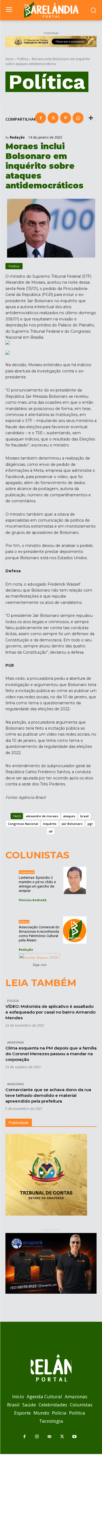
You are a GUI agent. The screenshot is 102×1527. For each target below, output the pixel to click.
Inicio (9, 59)
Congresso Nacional (23, 824)
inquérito (50, 824)
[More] (91, 117)
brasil (84, 816)
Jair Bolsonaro (72, 824)
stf (50, 831)
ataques (69, 816)
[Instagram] (37, 1437)
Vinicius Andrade (33, 900)
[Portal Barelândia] (51, 9)
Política (22, 59)
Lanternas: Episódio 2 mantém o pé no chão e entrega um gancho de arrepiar (37, 884)
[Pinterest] (65, 117)
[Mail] (49, 1437)
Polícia (13, 1001)
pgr (90, 824)
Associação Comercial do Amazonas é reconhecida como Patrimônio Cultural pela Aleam (39, 933)
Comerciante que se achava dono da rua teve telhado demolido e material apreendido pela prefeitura (48, 1095)
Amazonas (15, 1042)
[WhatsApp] (78, 117)
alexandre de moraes (42, 816)
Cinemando (26, 872)
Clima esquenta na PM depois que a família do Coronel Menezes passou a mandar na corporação (51, 1053)
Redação (17, 137)
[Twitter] (53, 117)
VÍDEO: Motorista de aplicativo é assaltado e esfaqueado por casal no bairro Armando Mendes (50, 1012)
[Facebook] (40, 117)
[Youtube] (74, 1437)
